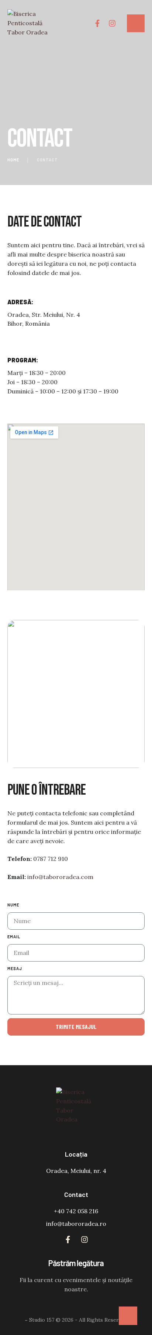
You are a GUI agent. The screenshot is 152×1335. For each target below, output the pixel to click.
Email (13, 936)
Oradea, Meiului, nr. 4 (76, 1170)
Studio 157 (41, 1319)
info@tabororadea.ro (76, 1223)
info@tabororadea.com (60, 877)
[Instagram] (112, 23)
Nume (13, 904)
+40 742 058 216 (76, 1211)
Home (13, 159)
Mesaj (14, 968)
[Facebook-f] (97, 23)
